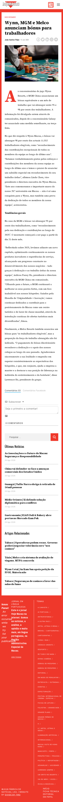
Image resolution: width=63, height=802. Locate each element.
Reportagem (53, 760)
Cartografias (52, 631)
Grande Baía (53, 708)
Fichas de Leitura (46, 703)
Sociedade (10, 17)
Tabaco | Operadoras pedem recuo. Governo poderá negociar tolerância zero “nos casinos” (31, 545)
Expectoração (44, 691)
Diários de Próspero (47, 663)
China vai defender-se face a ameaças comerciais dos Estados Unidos (27, 470)
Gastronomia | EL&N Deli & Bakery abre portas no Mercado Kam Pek (28, 517)
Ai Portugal (43, 612)
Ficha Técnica (51, 791)
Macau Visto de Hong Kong (47, 745)
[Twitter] (43, 39)
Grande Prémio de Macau (46, 718)
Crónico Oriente (45, 645)
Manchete (42, 751)
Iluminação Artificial (47, 735)
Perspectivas (44, 756)
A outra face (44, 621)
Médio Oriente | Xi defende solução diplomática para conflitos (25, 501)
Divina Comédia (44, 659)
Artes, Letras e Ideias (47, 626)
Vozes (53, 779)
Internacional (44, 740)
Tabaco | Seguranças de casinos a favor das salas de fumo (30, 583)
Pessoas (56, 756)
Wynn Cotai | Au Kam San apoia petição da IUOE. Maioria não (29, 571)
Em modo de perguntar (48, 677)
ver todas (16, 657)
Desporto (42, 649)
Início (46, 788)
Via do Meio (43, 779)
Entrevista (43, 682)
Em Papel (48, 797)
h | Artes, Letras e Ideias (46, 729)
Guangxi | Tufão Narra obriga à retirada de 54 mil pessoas (30, 486)
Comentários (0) (13, 390)
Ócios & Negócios (46, 784)
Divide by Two (12, 795)
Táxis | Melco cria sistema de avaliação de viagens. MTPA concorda (29, 559)
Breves (41, 631)
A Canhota (42, 607)
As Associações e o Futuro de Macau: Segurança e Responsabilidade (26, 455)
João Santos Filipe (12, 40)
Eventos (41, 687)
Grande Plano (44, 712)
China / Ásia (43, 640)
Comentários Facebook (34, 390)
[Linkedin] (47, 39)
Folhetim (42, 708)
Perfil (52, 751)
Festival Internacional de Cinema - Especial (49, 697)
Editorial (42, 673)
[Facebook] (38, 39)
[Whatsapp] (52, 39)
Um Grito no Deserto (47, 774)
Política (41, 760)
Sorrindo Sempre (45, 770)
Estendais (54, 682)
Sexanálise (43, 765)
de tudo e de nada (46, 654)
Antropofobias (45, 617)
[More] (56, 39)
